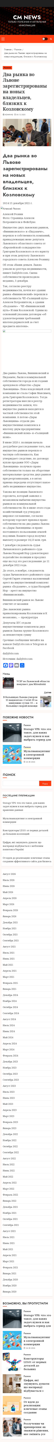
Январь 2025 (9, 988)
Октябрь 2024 (10, 1007)
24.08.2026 (30, 762)
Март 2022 (8, 1188)
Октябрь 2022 (10, 1146)
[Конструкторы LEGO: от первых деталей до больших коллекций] (12, 1362)
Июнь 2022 (9, 1170)
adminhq (9, 115)
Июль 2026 (9, 880)
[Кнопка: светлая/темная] (45, 38)
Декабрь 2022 (10, 1134)
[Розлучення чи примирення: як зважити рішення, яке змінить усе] (12, 1427)
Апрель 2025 (10, 970)
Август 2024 (9, 1019)
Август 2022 (9, 1158)
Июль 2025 (9, 952)
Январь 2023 (9, 1128)
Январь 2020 (9, 1291)
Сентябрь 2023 (11, 1079)
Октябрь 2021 (10, 1219)
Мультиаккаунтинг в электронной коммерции (37, 754)
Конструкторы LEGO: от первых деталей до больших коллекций (25, 832)
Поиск (9, 774)
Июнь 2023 (9, 1097)
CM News (27, 17)
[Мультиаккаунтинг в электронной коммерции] (12, 754)
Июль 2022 (9, 1164)
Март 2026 (8, 904)
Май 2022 (8, 1176)
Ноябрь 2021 (9, 1212)
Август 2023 (9, 1085)
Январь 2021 (9, 1273)
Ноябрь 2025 (9, 928)
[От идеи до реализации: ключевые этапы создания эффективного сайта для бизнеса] (12, 1405)
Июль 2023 (9, 1091)
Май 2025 (8, 964)
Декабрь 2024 (10, 995)
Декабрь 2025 (10, 922)
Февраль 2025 (10, 983)
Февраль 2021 (10, 1267)
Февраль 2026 (10, 910)
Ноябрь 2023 (9, 1067)
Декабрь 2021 (10, 1206)
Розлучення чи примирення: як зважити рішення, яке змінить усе (36, 1429)
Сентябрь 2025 (11, 940)
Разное (7, 67)
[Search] (51, 39)
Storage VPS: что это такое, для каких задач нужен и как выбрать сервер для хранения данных (37, 736)
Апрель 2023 (10, 1110)
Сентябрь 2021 (11, 1225)
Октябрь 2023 (10, 1073)
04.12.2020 (20, 115)
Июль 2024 (9, 1025)
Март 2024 (8, 1049)
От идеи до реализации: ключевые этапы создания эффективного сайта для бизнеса (27, 859)
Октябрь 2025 (10, 934)
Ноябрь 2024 (9, 1001)
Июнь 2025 (9, 958)
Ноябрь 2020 (9, 1285)
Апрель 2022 (10, 1182)
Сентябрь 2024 (11, 1013)
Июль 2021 (9, 1237)
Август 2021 (9, 1231)
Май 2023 (8, 1103)
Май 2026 (8, 892)
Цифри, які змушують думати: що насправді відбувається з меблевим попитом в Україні (23, 846)
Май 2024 (8, 1037)
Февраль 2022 (10, 1194)
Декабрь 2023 (10, 1061)
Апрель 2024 (10, 1043)
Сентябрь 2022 (11, 1152)
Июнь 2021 (9, 1243)
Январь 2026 (9, 916)
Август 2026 (9, 874)
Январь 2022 (9, 1200)
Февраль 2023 (10, 1122)
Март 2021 (8, 1261)
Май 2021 (8, 1249)
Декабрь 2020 (10, 1279)
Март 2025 (8, 976)
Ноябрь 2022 (9, 1140)
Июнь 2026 (9, 886)
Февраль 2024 (10, 1055)
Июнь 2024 (9, 1031)
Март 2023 (8, 1116)
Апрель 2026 (10, 898)
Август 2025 (9, 946)
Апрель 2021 (10, 1255)
